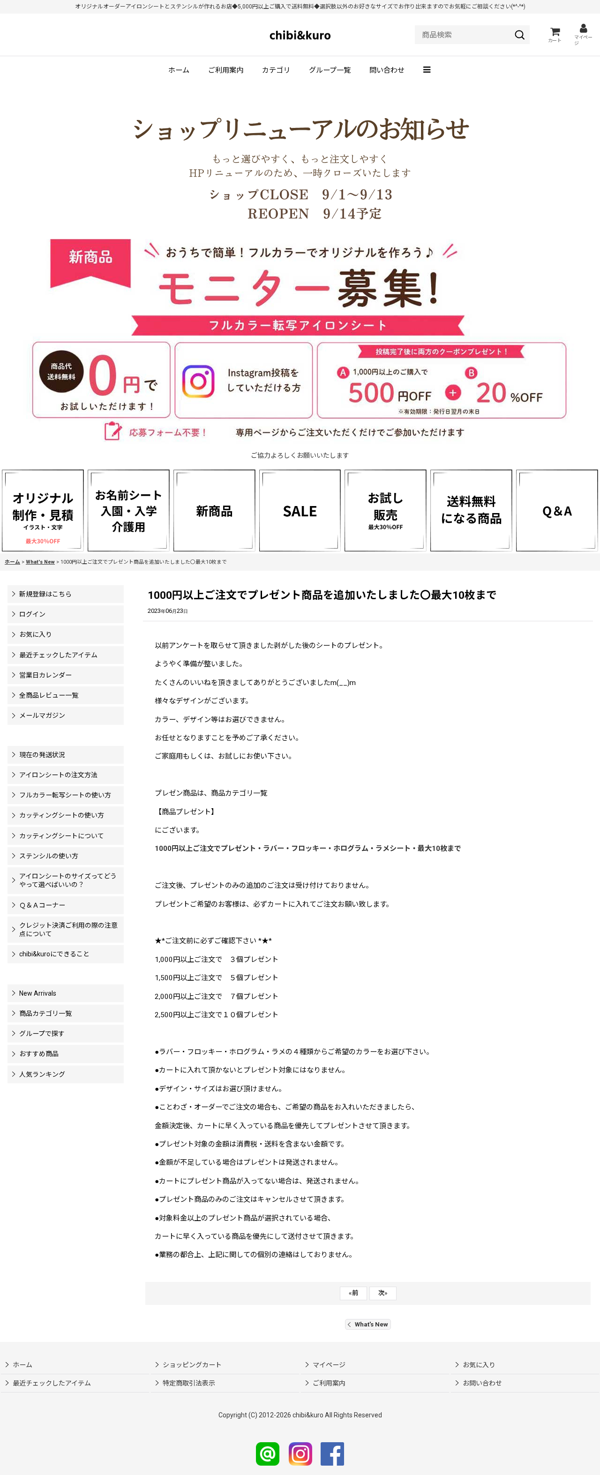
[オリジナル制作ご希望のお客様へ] (42, 510)
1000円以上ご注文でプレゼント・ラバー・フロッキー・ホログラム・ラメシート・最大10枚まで (309, 848)
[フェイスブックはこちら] (332, 1453)
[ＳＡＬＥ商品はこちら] (300, 510)
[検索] (520, 35)
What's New (371, 1324)
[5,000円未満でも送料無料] (471, 510)
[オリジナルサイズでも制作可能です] (128, 510)
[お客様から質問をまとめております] (557, 510)
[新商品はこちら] (214, 510)
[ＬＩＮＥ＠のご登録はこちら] (267, 1453)
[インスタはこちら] (300, 1453)
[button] (428, 71)
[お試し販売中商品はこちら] (385, 510)
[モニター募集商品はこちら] (300, 341)
